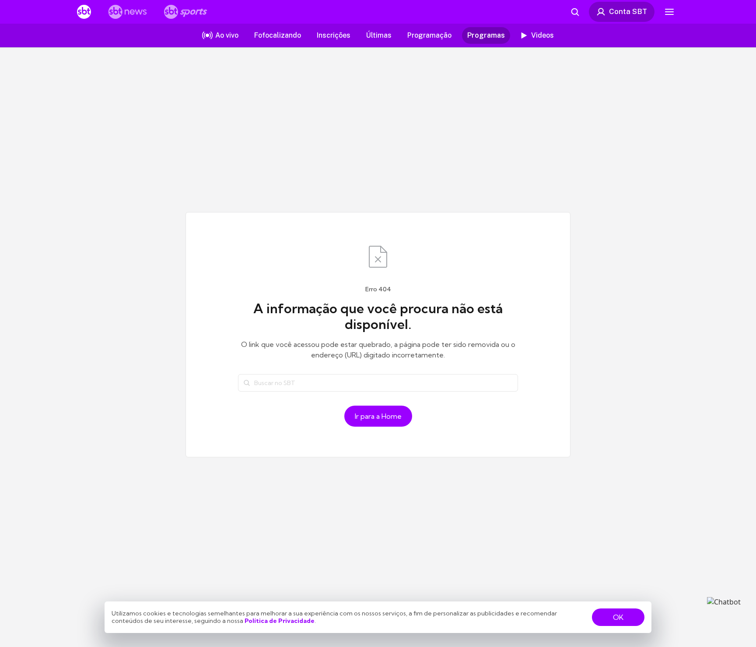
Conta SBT (628, 11)
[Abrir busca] (575, 12)
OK (618, 617)
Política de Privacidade (280, 621)
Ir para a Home (378, 416)
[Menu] (669, 11)
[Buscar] (246, 382)
